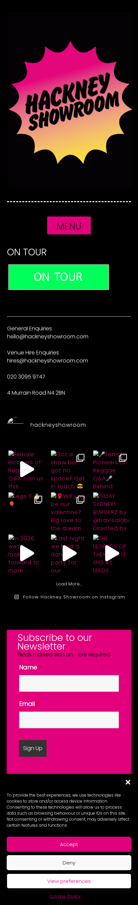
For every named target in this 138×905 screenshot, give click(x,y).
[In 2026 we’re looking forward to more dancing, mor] (26, 553)
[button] (128, 782)
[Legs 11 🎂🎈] (26, 511)
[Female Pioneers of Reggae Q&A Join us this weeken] (26, 469)
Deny (69, 862)
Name (30, 667)
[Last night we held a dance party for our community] (69, 553)
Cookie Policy (65, 896)
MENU (69, 226)
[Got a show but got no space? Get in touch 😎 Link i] (69, 469)
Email (29, 704)
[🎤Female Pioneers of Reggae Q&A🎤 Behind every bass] (111, 469)
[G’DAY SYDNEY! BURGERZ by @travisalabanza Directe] (111, 511)
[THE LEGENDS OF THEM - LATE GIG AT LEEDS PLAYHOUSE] (111, 553)
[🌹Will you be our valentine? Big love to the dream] (69, 511)
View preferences (69, 881)
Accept (69, 844)
